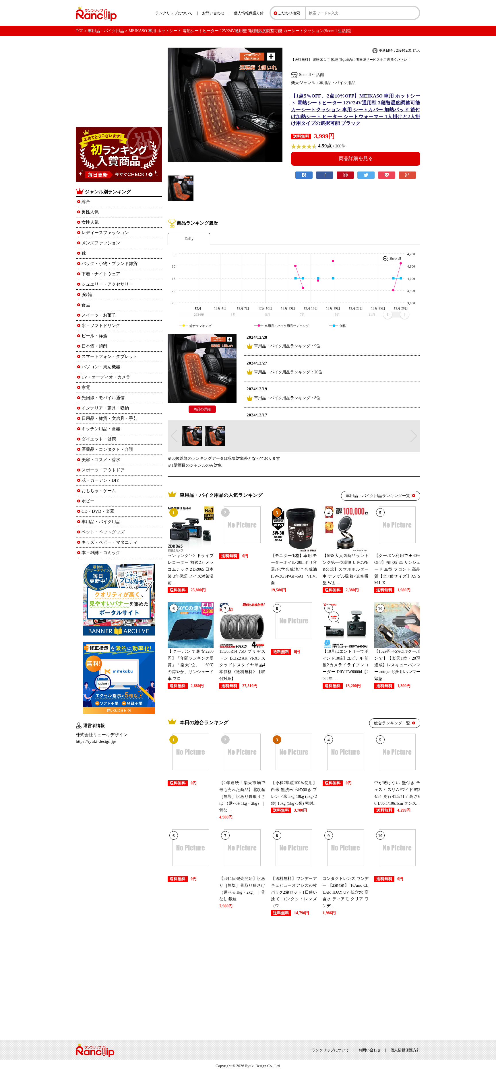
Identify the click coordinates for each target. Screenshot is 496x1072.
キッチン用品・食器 (101, 428)
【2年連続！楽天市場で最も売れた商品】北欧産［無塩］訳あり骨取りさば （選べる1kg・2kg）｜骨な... (242, 796)
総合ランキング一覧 (392, 723)
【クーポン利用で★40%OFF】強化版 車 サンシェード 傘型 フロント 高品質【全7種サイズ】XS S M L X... (397, 569)
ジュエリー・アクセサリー (107, 284)
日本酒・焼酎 (94, 346)
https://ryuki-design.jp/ (96, 741)
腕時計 (88, 294)
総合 (86, 201)
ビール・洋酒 (94, 336)
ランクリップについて (174, 13)
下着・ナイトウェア (101, 274)
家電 (86, 387)
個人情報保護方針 (249, 13)
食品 (86, 305)
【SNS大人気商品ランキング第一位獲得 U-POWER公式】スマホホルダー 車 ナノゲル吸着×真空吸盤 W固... (346, 569)
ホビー (88, 501)
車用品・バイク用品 (106, 31)
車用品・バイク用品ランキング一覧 (378, 496)
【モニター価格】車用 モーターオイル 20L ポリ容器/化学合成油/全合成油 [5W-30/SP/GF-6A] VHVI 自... (294, 569)
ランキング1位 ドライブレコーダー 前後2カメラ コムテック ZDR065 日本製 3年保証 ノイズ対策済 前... (191, 569)
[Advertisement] (294, 977)
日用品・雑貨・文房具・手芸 (109, 418)
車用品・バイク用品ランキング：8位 (287, 398)
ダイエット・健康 (99, 439)
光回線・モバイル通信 (103, 397)
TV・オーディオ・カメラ (106, 377)
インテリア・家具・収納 (105, 408)
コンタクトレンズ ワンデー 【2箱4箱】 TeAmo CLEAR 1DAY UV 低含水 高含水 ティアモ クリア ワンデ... (346, 892)
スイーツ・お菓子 (99, 315)
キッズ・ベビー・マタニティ (109, 542)
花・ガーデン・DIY (100, 480)
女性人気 (90, 222)
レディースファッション (105, 232)
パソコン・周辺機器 (101, 367)
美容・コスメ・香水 (101, 459)
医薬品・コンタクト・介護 (107, 449)
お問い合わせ (213, 13)
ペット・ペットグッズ (103, 532)
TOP (79, 31)
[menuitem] (396, 314)
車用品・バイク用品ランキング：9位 (287, 346)
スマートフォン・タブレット (109, 356)
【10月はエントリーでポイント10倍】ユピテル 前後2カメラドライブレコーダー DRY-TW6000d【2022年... (346, 665)
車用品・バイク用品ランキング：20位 (288, 372)
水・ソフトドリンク (101, 325)
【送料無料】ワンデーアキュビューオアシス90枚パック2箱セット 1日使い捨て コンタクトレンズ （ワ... (294, 892)
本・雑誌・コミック (101, 552)
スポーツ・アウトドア (103, 470)
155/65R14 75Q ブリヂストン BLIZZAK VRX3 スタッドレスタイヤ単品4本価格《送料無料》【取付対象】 (242, 665)
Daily (189, 239)
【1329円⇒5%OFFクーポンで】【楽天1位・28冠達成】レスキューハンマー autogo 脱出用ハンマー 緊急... (397, 665)
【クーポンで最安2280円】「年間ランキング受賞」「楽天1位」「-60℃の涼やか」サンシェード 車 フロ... (191, 665)
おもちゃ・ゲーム (99, 490)
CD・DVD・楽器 (98, 511)
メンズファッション (101, 243)
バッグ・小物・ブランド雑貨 (109, 263)
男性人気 (90, 212)
